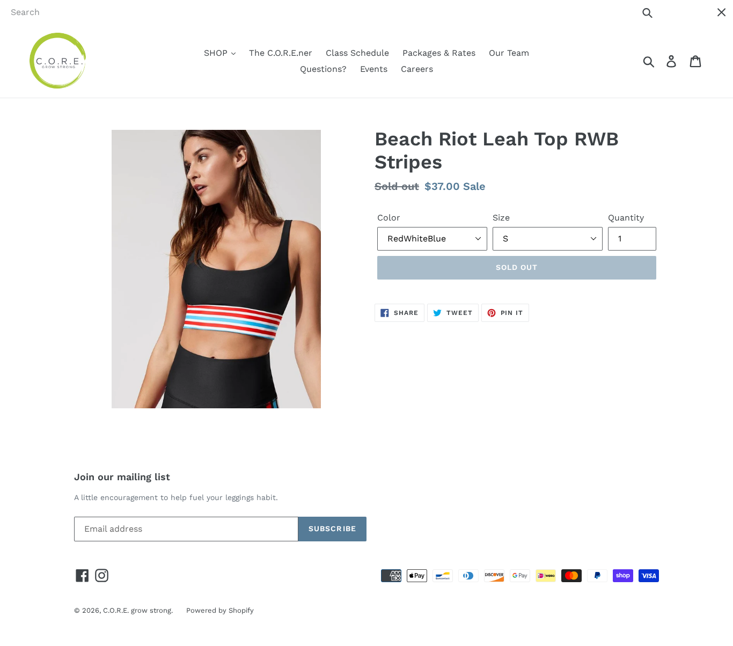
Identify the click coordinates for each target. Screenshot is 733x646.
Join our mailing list (122, 476)
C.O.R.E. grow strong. (138, 610)
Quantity (626, 217)
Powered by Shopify (220, 610)
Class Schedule (357, 53)
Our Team (509, 53)
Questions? (323, 69)
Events (373, 69)
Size (501, 217)
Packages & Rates (438, 53)
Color (388, 217)
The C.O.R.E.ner (280, 53)
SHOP (217, 53)
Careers (417, 69)
